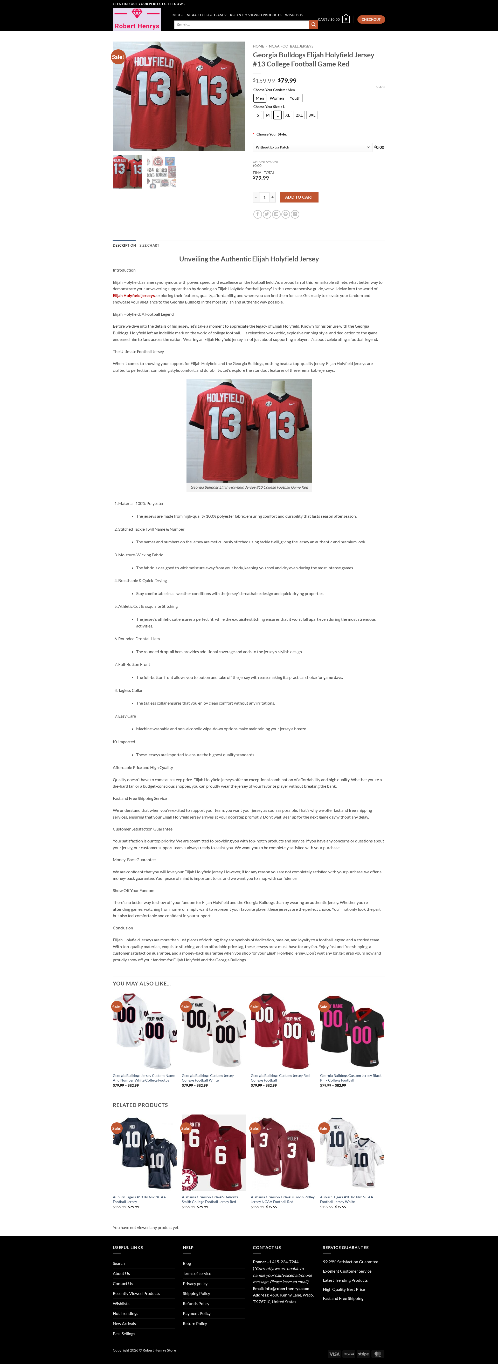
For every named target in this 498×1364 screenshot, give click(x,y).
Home (258, 46)
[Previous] (122, 96)
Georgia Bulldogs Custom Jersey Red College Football (280, 1078)
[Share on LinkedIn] (295, 214)
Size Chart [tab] (150, 245)
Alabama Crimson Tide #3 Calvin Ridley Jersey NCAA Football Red (283, 1199)
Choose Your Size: (266, 107)
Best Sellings (124, 1333)
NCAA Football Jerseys (291, 46)
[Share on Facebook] (257, 214)
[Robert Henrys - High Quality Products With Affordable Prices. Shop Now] (139, 19)
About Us (121, 1273)
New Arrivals (124, 1323)
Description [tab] (124, 245)
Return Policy (195, 1323)
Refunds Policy (196, 1303)
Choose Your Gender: (269, 90)
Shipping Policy (196, 1293)
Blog (187, 1263)
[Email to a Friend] (276, 214)
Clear (380, 86)
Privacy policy (195, 1283)
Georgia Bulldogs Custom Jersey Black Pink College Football (351, 1078)
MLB (176, 15)
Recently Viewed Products (255, 15)
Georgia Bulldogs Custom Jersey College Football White (208, 1078)
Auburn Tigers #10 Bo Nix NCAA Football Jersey (139, 1199)
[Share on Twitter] (267, 214)
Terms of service (197, 1273)
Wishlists (294, 15)
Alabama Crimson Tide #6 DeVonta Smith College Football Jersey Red (210, 1199)
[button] (334, 19)
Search (119, 1263)
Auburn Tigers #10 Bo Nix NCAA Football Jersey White (346, 1199)
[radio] (260, 98)
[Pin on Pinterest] (285, 214)
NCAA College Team (205, 15)
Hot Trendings (125, 1313)
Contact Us (123, 1283)
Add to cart (299, 197)
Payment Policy (197, 1313)
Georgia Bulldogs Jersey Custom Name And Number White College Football (144, 1078)
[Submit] (313, 24)
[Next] (236, 96)
